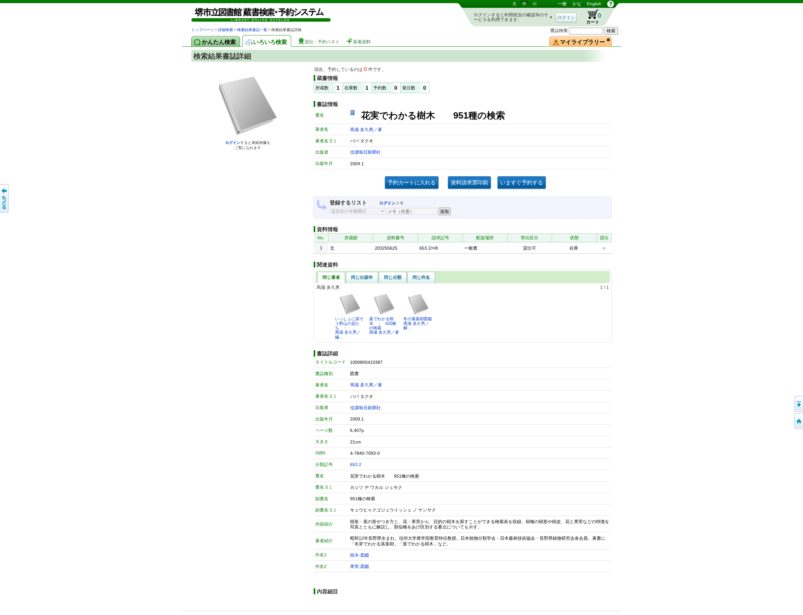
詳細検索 (225, 30)
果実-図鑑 (359, 566)
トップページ (202, 30)
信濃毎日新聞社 (365, 152)
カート (590, 16)
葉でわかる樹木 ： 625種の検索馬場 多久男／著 (384, 325)
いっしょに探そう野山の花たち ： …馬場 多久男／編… (349, 327)
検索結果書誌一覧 (252, 30)
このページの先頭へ (798, 404)
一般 (562, 3)
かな (576, 3)
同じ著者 (331, 277)
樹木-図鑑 (359, 555)
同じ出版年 (362, 277)
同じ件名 (421, 277)
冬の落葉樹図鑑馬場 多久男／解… (417, 323)
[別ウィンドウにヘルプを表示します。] (610, 4)
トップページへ (798, 421)
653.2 (355, 464)
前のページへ (4, 198)
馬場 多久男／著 (366, 129)
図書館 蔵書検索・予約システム (257, 13)
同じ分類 (393, 277)
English (594, 3)
